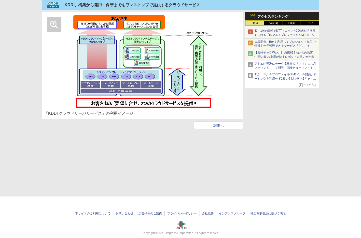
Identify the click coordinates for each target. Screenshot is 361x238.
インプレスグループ (232, 213)
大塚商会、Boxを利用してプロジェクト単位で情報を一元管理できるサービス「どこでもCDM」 (285, 46)
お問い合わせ (124, 213)
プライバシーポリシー (182, 213)
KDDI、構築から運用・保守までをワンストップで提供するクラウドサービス (132, 5)
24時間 (273, 23)
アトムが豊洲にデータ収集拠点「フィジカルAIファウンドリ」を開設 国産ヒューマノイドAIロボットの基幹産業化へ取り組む (285, 68)
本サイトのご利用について (93, 213)
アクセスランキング (272, 16)
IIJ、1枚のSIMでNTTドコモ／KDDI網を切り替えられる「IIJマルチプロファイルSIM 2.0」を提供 (286, 35)
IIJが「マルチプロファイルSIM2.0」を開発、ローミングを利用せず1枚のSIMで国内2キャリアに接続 (285, 78)
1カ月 (310, 23)
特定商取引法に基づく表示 (268, 213)
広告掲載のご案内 (150, 213)
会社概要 (208, 213)
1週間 (291, 23)
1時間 (255, 23)
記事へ (218, 125)
